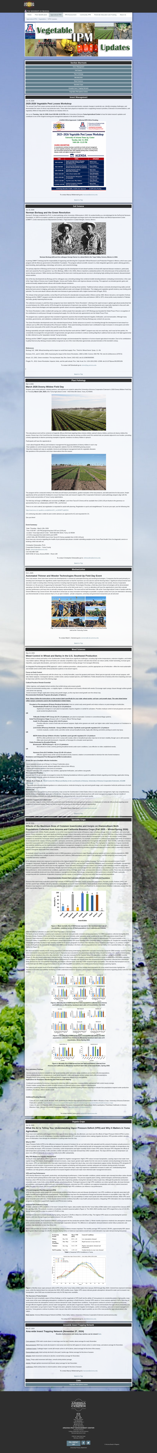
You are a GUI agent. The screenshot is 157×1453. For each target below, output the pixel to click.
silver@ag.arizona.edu (89, 365)
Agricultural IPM (56, 15)
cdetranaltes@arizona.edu (38, 549)
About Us (123, 15)
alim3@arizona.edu (90, 1319)
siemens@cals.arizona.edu (90, 638)
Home (29, 15)
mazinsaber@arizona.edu (88, 808)
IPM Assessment (70, 15)
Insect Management (78, 67)
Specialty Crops (78, 84)
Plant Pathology (78, 74)
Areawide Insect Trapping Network (78, 88)
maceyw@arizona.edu (90, 194)
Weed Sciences (78, 81)
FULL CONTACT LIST (73, 1443)
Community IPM (85, 15)
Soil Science (78, 70)
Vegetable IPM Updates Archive (78, 92)
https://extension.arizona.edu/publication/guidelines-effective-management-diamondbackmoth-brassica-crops (78, 1103)
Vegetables (42, 19)
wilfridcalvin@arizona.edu (88, 1113)
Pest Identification (41, 15)
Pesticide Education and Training (105, 15)
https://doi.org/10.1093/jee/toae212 (79, 1107)
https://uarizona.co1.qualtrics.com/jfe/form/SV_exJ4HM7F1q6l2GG (47, 510)
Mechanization (78, 77)
